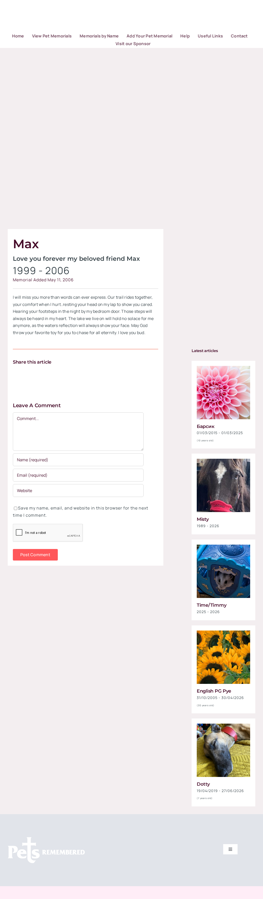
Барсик (205, 426)
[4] (223, 632)
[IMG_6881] (223, 725)
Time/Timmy (211, 605)
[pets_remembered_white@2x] (46, 839)
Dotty (203, 784)
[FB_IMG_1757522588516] (223, 461)
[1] (223, 368)
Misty (203, 519)
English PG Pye (214, 691)
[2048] (223, 547)
